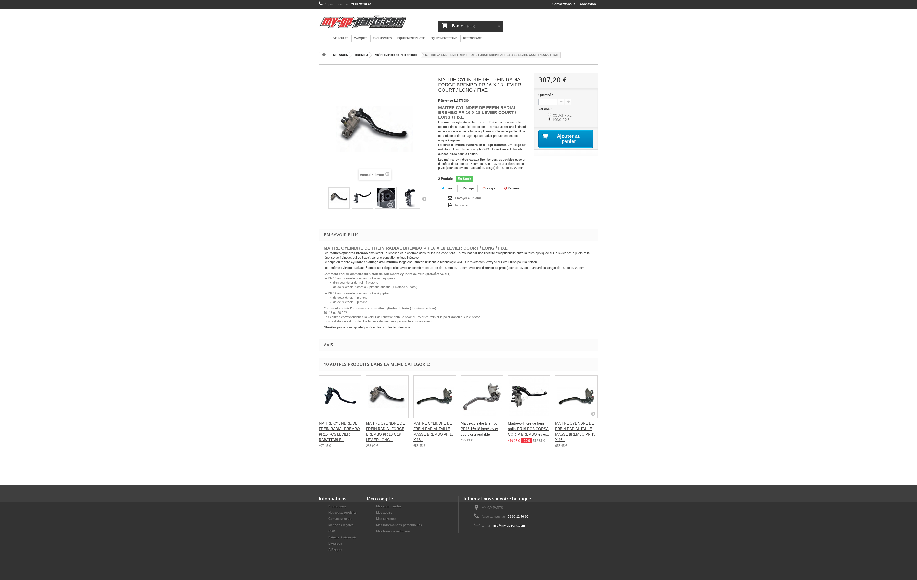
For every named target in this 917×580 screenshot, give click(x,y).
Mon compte (380, 498)
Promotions (337, 506)
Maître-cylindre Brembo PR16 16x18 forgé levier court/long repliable (479, 428)
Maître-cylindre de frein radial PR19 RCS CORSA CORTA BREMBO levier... (528, 428)
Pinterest (513, 188)
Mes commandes (388, 506)
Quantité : (545, 95)
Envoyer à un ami (468, 198)
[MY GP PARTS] (363, 22)
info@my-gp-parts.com (509, 525)
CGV (331, 531)
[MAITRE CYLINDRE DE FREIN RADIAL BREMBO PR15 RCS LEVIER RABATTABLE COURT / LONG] (340, 396)
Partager (468, 188)
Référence (445, 100)
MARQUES (340, 55)
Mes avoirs (384, 512)
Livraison (335, 543)
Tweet (448, 188)
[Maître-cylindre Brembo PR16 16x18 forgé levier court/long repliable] (482, 396)
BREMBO (361, 55)
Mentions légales (340, 525)
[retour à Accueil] (323, 55)
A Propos (335, 550)
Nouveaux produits (342, 512)
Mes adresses (386, 519)
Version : (545, 109)
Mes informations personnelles (399, 525)
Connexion (588, 4)
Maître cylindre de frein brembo (396, 55)
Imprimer (462, 205)
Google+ (491, 188)
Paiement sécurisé (342, 537)
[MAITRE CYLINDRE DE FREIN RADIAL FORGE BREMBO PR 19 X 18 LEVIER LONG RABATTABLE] (387, 396)
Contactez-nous (563, 4)
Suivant (424, 198)
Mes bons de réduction (393, 531)
